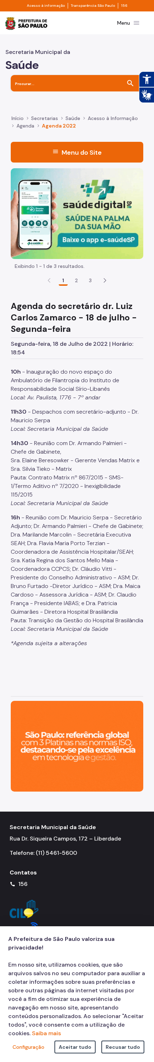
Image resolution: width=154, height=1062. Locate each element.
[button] (104, 280)
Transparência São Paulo (93, 6)
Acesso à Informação (113, 118)
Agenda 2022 (59, 126)
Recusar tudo (123, 1047)
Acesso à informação (46, 6)
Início (17, 118)
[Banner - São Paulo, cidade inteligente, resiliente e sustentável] (77, 745)
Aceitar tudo (75, 1047)
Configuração (28, 1047)
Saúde (73, 118)
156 (124, 6)
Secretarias (44, 118)
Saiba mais (46, 1033)
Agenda (25, 126)
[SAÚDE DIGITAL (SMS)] (77, 213)
